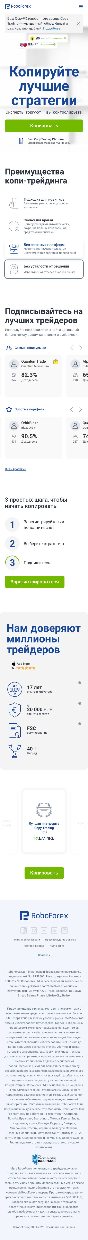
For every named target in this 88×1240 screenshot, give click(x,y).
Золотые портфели (29, 409)
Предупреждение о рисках (60, 939)
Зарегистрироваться (34, 582)
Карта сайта (57, 945)
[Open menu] (81, 6)
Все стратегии (15, 469)
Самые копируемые (30, 348)
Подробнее (51, 28)
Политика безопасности (26, 939)
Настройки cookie (34, 945)
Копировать (44, 126)
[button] (18, 6)
